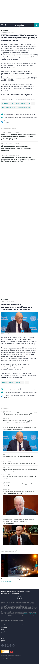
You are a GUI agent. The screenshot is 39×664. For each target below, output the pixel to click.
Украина (17, 382)
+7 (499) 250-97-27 (17, 617)
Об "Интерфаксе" (11, 591)
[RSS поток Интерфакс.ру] (11, 645)
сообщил (15, 192)
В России (4, 30)
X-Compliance (4, 627)
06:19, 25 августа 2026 (7, 173)
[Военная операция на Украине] (19, 576)
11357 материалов (6, 582)
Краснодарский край (24, 222)
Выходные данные (6, 657)
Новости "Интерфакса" (6, 637)
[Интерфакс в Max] (13, 645)
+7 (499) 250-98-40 (5, 617)
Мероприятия (15, 593)
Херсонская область (8, 107)
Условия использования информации (11, 655)
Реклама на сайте (6, 593)
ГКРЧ (12, 104)
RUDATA (3, 640)
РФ (23, 382)
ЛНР (32, 104)
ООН (26, 382)
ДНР (28, 104)
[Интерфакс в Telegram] (5, 645)
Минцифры (5, 104)
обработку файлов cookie (30, 613)
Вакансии (27, 591)
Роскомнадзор (20, 104)
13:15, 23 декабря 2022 (7, 32)
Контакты (3, 591)
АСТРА (2, 632)
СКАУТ (2, 629)
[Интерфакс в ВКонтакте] (8, 645)
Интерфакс (19, 25)
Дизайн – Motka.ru (6, 658)
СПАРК (3, 626)
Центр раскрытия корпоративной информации (11, 642)
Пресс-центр (21, 591)
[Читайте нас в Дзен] (2, 645)
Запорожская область (23, 107)
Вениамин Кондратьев (9, 222)
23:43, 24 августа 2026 (7, 301)
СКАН (2, 638)
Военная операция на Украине (22, 172)
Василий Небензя (7, 382)
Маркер (3, 631)
